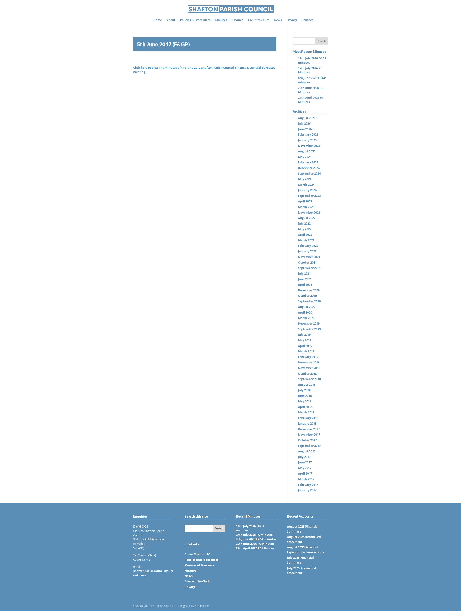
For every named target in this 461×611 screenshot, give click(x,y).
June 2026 (305, 129)
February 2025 (308, 162)
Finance (237, 20)
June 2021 (305, 279)
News (278, 20)
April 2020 (305, 312)
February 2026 (308, 135)
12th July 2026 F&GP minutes (250, 528)
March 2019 (306, 351)
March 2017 (306, 479)
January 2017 (307, 490)
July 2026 (304, 124)
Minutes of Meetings (199, 565)
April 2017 (305, 474)
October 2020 (307, 296)
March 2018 (306, 412)
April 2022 (305, 235)
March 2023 (306, 207)
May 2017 (304, 468)
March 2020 (306, 318)
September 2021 (309, 268)
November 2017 (309, 435)
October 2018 (307, 374)
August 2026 (306, 118)
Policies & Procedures (195, 20)
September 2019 (309, 329)
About (171, 20)
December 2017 (309, 429)
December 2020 (309, 290)
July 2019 (304, 335)
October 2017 (307, 440)
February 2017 (308, 485)
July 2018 (304, 390)
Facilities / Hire (258, 20)
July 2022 (304, 223)
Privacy (292, 20)
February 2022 (308, 246)
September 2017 (309, 446)
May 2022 (304, 229)
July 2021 (304, 273)
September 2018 (309, 379)
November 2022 (309, 212)
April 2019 (305, 346)
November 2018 (309, 368)
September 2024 (309, 174)
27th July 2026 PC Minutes (254, 535)
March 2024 (306, 185)
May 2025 (304, 157)
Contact (307, 20)
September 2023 (309, 196)
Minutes (221, 20)
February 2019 (308, 357)
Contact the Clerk (197, 581)
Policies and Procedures (201, 560)
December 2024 (309, 168)
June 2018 (305, 396)
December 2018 (309, 362)
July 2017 (304, 457)
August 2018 (306, 385)
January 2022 (307, 251)
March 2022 (306, 240)
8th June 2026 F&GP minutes (256, 539)
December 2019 (309, 323)
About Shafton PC (197, 554)
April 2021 (305, 285)
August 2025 (306, 151)
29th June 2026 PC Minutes (255, 544)
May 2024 (304, 179)
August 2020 (306, 307)
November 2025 (309, 146)
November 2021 (309, 257)
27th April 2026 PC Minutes (255, 548)
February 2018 (308, 418)
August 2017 (306, 451)
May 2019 (304, 340)
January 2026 (307, 140)
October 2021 (307, 262)
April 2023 (305, 201)
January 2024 (307, 190)
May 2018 (304, 401)
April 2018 (305, 407)
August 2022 (306, 218)
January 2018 (307, 424)
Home (157, 20)
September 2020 (309, 301)
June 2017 (305, 462)
